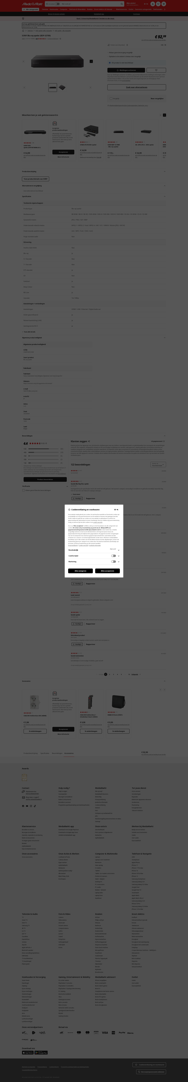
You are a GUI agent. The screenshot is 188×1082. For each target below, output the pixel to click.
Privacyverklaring (73, 545)
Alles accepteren (107, 571)
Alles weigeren (80, 571)
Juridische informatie (95, 545)
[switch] (113, 556)
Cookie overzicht (83, 545)
